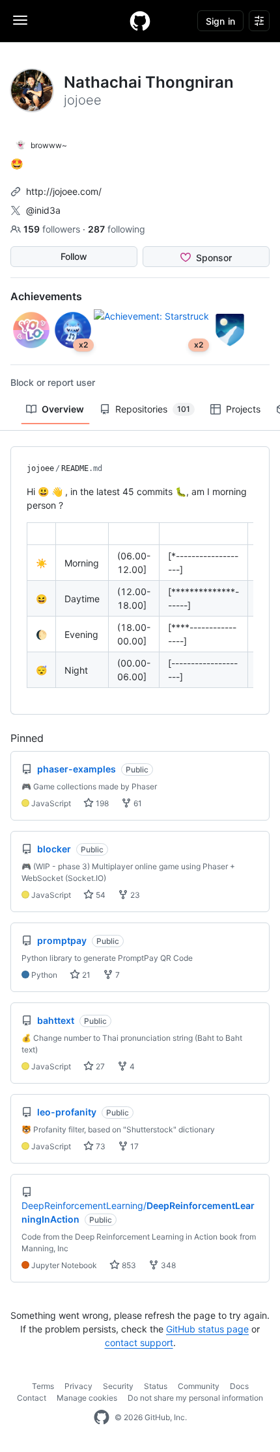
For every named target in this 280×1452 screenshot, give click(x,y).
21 (85, 975)
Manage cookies (87, 1398)
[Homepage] (140, 20)
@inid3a (43, 210)
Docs (239, 1386)
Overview (63, 408)
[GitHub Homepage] (101, 1417)
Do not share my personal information (195, 1398)
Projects (243, 408)
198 (101, 803)
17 (133, 1146)
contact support (139, 1342)
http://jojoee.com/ (64, 191)
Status (155, 1386)
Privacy (78, 1386)
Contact (31, 1398)
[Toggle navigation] (20, 20)
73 (99, 1146)
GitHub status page (207, 1328)
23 (134, 895)
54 (99, 895)
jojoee (40, 468)
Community (198, 1386)
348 (167, 1265)
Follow (74, 256)
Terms (43, 1386)
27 (99, 1066)
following (116, 229)
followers (53, 229)
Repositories (152, 408)
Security (118, 1386)
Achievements (46, 296)
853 (128, 1265)
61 (137, 803)
